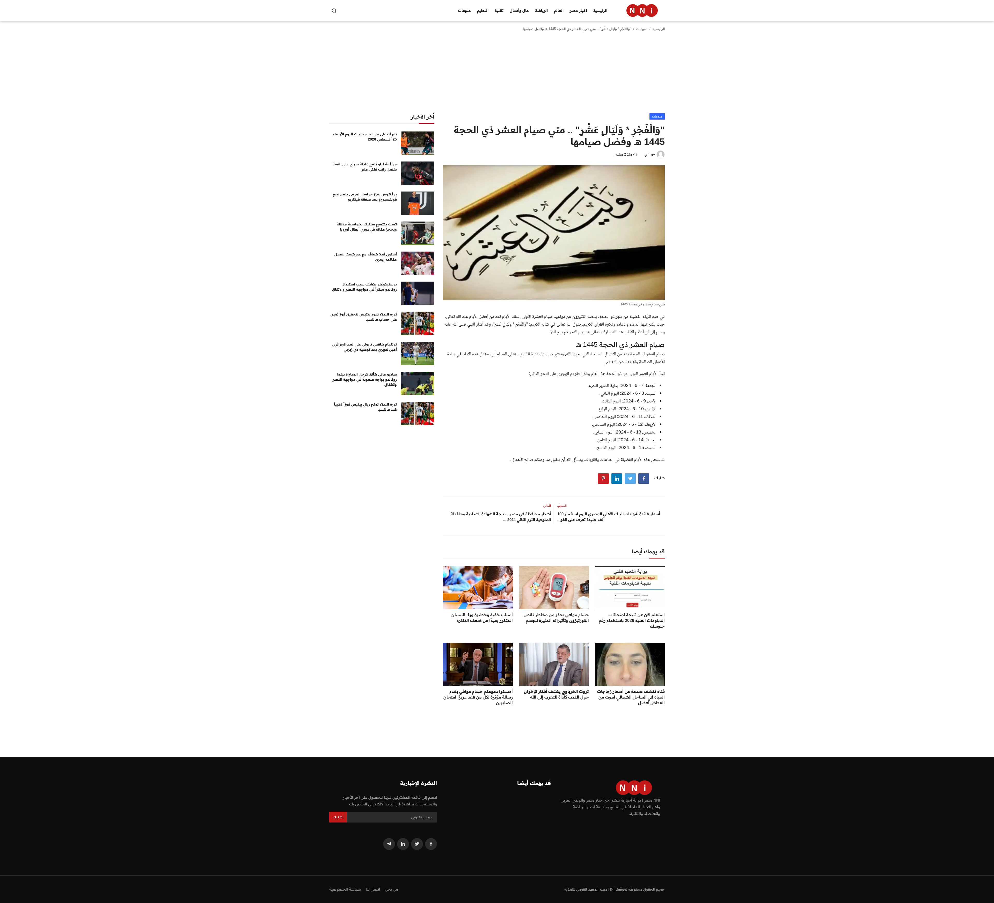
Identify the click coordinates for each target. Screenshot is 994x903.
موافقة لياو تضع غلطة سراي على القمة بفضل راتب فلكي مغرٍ (365, 167)
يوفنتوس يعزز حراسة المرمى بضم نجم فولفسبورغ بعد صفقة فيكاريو (365, 197)
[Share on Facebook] (643, 478)
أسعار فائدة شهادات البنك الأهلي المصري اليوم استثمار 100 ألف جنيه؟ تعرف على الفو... (608, 516)
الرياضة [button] (541, 10)
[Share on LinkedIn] (616, 478)
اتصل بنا (373, 889)
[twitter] (417, 844)
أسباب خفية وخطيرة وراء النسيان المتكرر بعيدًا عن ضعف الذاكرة (482, 617)
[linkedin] (403, 844)
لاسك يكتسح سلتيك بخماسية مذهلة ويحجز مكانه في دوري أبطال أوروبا (367, 227)
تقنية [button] (499, 10)
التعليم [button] (482, 10)
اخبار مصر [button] (578, 10)
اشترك (338, 817)
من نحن (391, 889)
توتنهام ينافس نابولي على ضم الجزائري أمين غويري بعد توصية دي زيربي (364, 347)
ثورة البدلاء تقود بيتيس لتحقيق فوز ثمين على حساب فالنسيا (364, 317)
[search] (334, 11)
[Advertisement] (497, 74)
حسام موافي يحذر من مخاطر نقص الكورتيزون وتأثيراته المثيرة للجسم (556, 617)
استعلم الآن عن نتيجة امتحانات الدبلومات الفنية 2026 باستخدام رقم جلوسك (632, 620)
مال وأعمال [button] (519, 10)
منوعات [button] (464, 10)
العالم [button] (559, 10)
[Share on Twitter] (630, 478)
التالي (547, 506)
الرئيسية (600, 10)
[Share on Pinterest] (603, 478)
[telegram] (389, 844)
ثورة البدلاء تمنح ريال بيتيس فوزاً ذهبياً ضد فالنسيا (365, 407)
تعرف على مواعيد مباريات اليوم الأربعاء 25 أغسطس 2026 (365, 137)
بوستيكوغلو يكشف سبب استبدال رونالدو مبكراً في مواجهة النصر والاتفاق (364, 287)
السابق (562, 506)
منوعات (641, 29)
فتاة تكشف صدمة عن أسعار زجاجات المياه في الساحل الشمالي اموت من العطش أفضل (631, 697)
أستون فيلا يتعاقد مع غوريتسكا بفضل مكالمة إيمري (365, 257)
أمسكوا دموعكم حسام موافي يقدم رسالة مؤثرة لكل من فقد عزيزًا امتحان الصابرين (478, 697)
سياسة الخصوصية (345, 889)
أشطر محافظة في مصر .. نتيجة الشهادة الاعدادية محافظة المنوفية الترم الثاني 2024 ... (501, 516)
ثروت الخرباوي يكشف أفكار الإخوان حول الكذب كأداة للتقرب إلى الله (556, 694)
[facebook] (431, 844)
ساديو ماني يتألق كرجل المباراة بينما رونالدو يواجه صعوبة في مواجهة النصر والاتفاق (365, 379)
